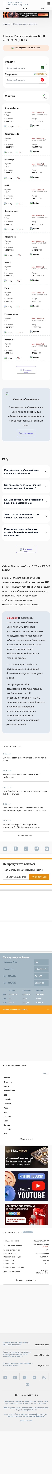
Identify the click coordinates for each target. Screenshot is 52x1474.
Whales (7, 262)
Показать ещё (27, 371)
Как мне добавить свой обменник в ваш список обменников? (23, 501)
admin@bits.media (42, 1345)
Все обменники (26, 433)
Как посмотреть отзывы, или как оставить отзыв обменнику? (22, 487)
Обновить (24, 1139)
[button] (43, 67)
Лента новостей (12, 747)
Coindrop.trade (11, 134)
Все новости (25, 836)
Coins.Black (10, 237)
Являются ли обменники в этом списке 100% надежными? (21, 516)
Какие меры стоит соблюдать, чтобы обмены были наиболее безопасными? (21, 532)
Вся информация (24, 1280)
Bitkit (7, 185)
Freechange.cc (11, 314)
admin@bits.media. (29, 1410)
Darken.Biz (9, 340)
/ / (18, 127)
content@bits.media (41, 1355)
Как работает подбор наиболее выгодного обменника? (21, 472)
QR (43, 1416)
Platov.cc (8, 288)
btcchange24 (10, 160)
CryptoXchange (11, 108)
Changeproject (11, 211)
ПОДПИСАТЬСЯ (39, 877)
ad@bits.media (43, 1365)
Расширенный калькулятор (15, 1009)
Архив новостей (26, 1421)
